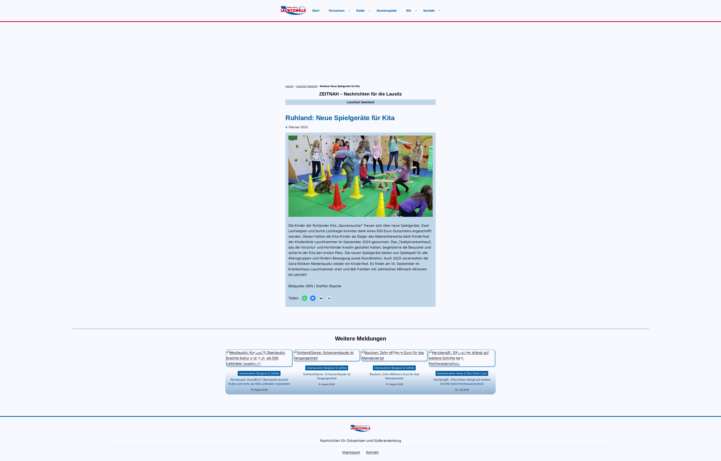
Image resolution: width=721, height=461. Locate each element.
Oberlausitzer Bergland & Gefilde (259, 373)
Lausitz (289, 86)
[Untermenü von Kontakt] (439, 10)
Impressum (351, 452)
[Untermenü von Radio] (369, 10)
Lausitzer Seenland (306, 86)
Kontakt (372, 452)
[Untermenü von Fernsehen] (349, 10)
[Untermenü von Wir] (416, 10)
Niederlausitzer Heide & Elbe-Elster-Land (462, 373)
